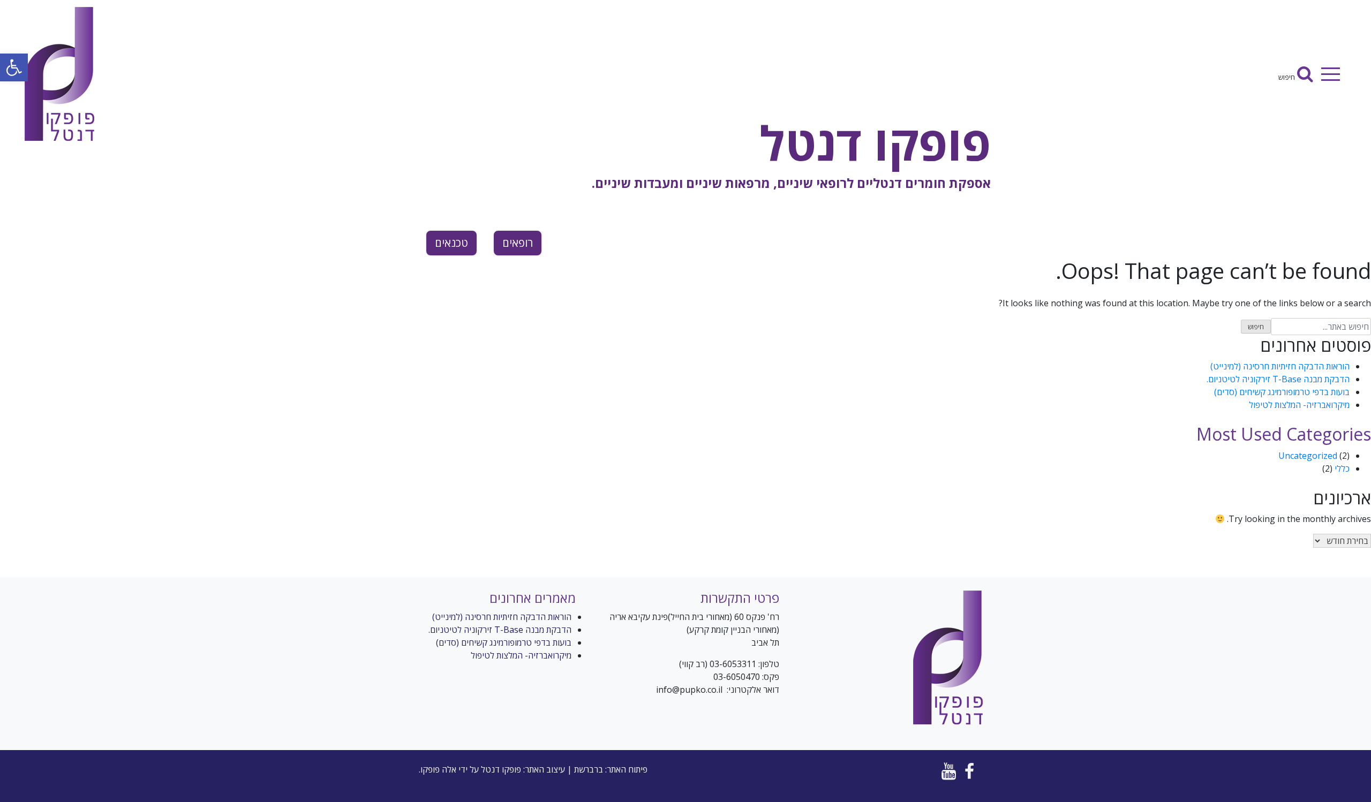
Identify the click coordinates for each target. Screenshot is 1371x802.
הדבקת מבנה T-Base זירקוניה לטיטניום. (1278, 379)
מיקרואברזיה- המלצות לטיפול (1299, 405)
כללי (1342, 468)
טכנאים (451, 243)
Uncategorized (1307, 455)
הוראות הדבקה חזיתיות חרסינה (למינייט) (1280, 366)
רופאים (517, 243)
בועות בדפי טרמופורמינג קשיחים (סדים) (1282, 392)
